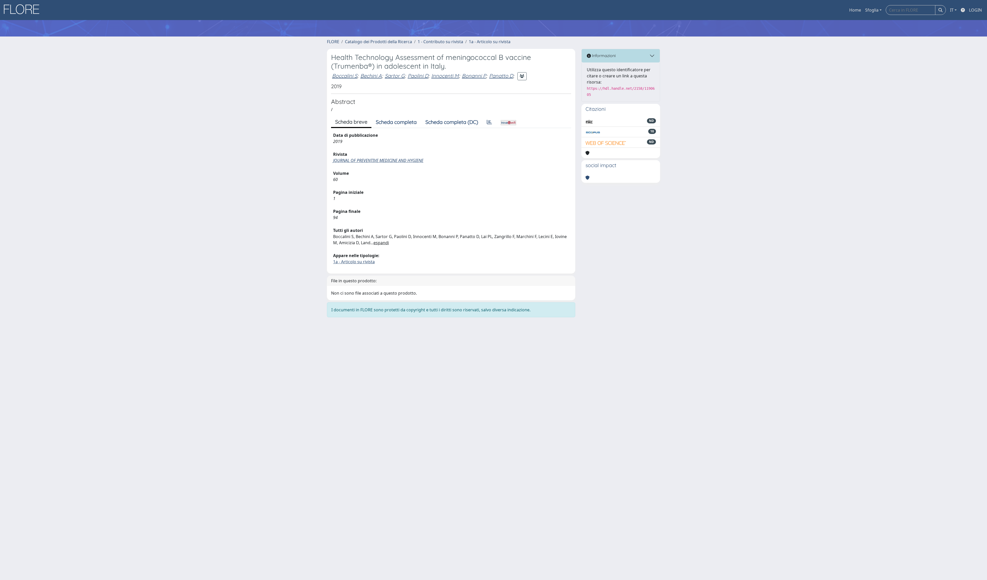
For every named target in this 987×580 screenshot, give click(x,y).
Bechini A (371, 75)
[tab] (489, 122)
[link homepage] (23, 10)
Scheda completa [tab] (396, 122)
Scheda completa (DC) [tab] (451, 122)
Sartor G (395, 75)
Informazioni (603, 55)
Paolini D (418, 75)
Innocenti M (445, 75)
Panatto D (501, 75)
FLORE (333, 41)
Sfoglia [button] (872, 10)
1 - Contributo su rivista (440, 41)
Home (855, 10)
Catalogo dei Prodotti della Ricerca (378, 41)
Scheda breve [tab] (351, 122)
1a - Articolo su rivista (489, 41)
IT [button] (952, 10)
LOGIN (975, 10)
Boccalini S (344, 75)
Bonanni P (474, 75)
